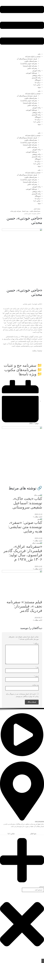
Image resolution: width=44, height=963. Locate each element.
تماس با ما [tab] (11, 833)
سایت (34, 351)
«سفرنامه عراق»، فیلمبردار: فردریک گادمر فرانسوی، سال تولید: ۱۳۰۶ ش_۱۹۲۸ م (23, 552)
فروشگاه (37, 80)
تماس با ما (37, 85)
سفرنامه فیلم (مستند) (30, 66)
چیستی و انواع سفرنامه (32, 56)
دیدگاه (36, 644)
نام (37, 667)
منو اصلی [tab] (33, 833)
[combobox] (33, 890)
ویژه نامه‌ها (27, 374)
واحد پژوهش (36, 75)
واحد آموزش (36, 70)
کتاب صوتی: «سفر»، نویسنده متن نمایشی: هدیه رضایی (25, 526)
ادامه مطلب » (37, 517)
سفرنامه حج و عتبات (20, 365)
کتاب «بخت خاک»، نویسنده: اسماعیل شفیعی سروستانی (27, 502)
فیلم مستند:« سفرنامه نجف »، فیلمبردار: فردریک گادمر (24, 606)
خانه (39, 54)
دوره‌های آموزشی (31, 73)
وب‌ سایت (35, 685)
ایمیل (36, 676)
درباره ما (37, 82)
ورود (39, 87)
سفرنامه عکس (32, 68)
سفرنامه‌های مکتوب (30, 61)
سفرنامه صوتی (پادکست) (29, 63)
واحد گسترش (36, 78)
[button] (42, 831)
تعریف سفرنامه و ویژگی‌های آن (27, 59)
